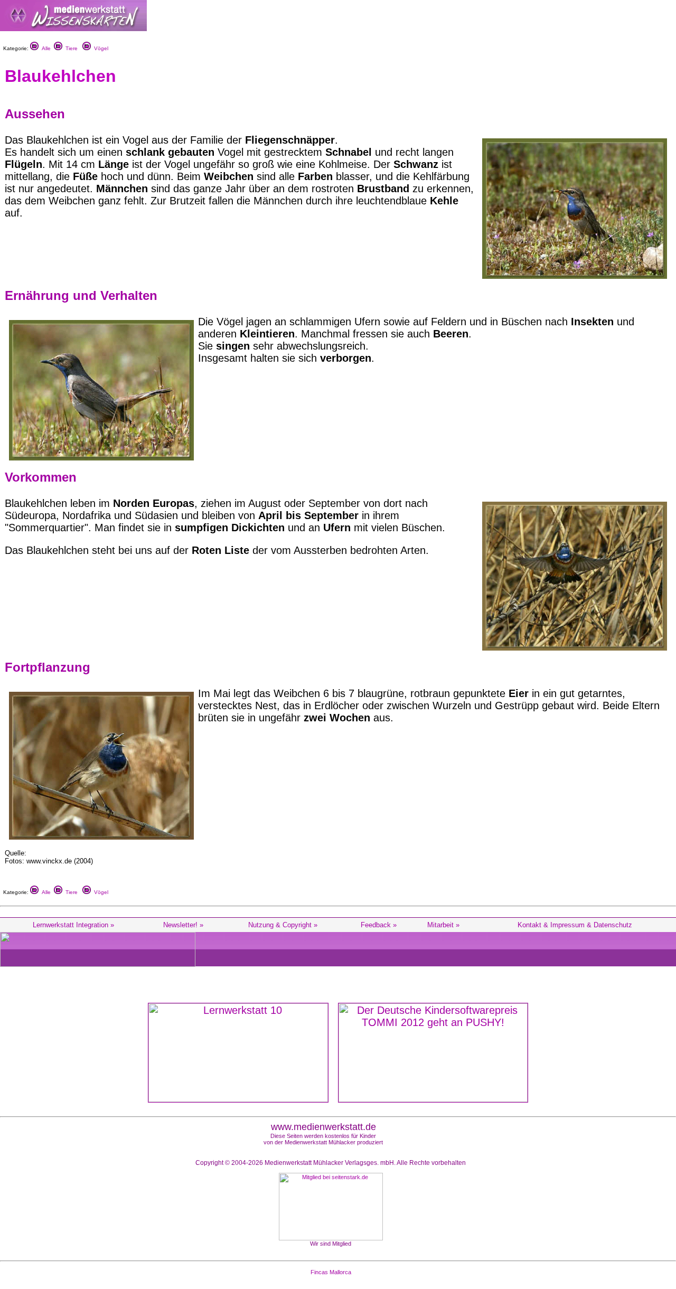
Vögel (99, 48)
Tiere (70, 48)
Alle (45, 48)
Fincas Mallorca (331, 1272)
